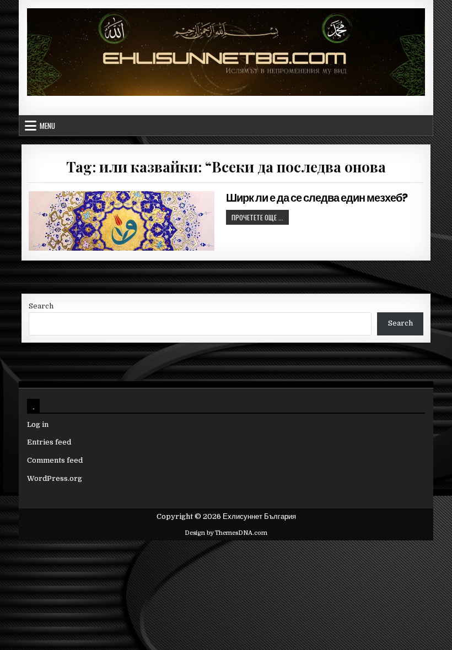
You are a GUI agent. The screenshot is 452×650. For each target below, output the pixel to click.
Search (41, 306)
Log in (38, 424)
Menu (47, 125)
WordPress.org (54, 478)
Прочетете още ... (260, 217)
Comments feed (55, 460)
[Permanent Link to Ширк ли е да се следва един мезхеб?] (121, 221)
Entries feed (49, 442)
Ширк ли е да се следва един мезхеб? (316, 197)
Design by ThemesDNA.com (226, 533)
